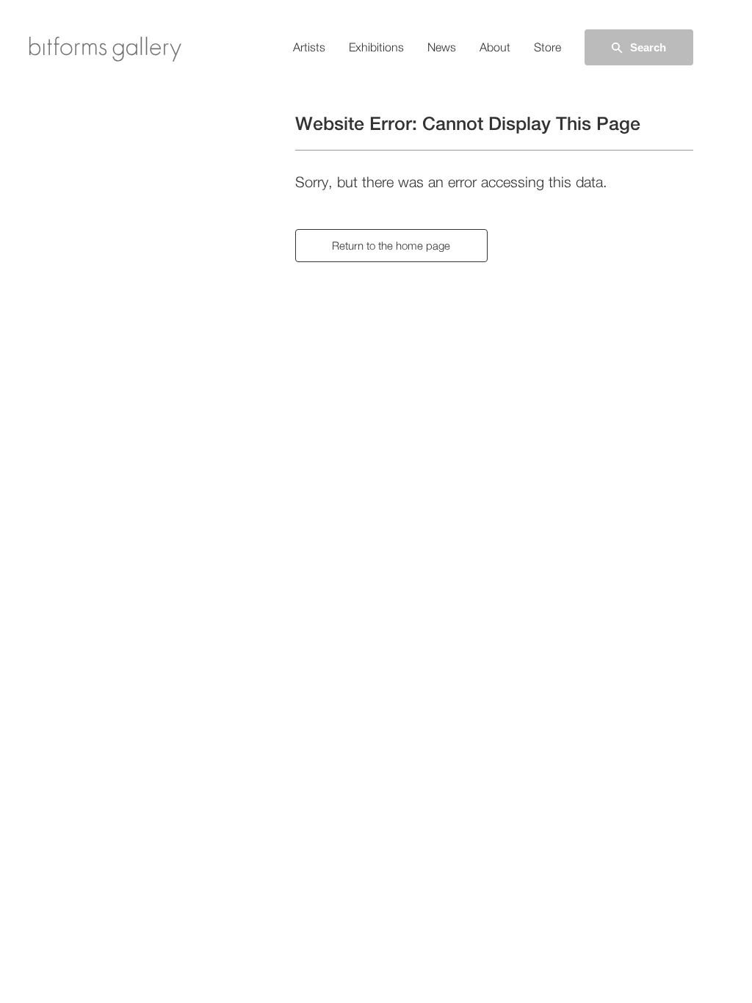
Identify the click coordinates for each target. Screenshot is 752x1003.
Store (547, 47)
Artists (309, 47)
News (441, 47)
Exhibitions (376, 47)
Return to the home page (391, 246)
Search (648, 47)
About (495, 47)
